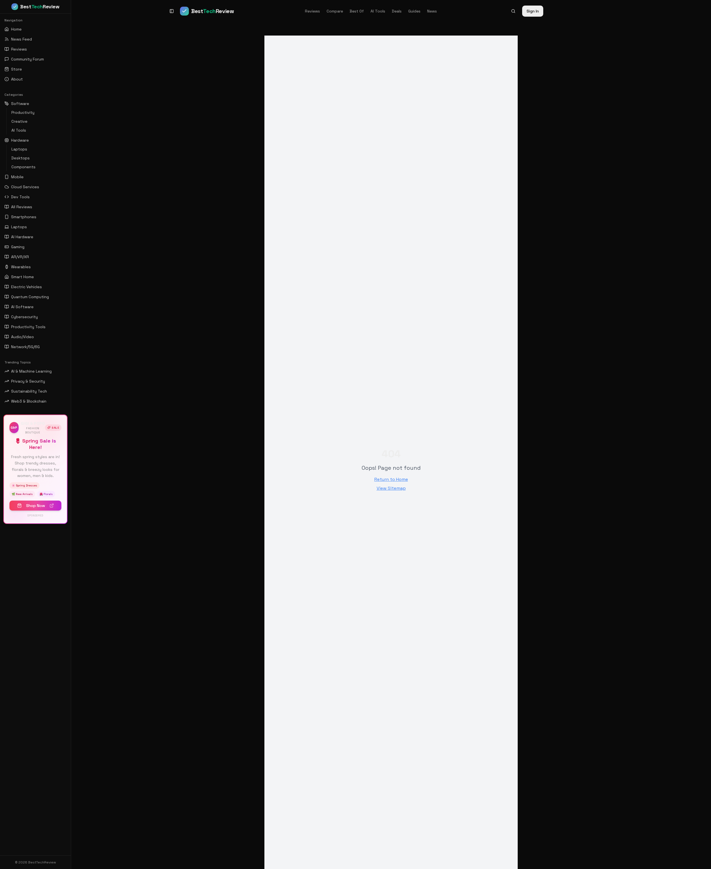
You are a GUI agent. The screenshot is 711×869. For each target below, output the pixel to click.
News (432, 11)
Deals (397, 11)
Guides (414, 11)
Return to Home (391, 479)
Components (23, 166)
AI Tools (377, 11)
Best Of (357, 11)
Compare (335, 11)
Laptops (19, 149)
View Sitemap (391, 488)
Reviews (312, 11)
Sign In (533, 11)
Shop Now (35, 505)
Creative (19, 121)
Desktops (20, 157)
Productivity (22, 112)
